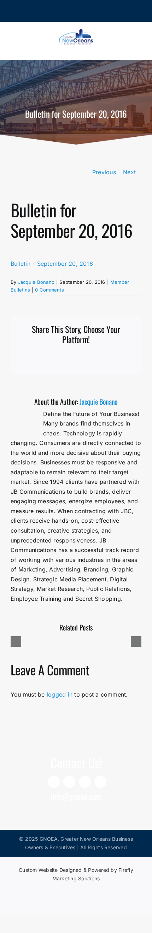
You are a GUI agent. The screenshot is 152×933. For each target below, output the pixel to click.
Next (129, 172)
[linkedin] (54, 782)
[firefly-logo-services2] (76, 890)
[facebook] (69, 782)
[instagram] (85, 782)
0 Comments (49, 290)
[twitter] (100, 782)
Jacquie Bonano (36, 282)
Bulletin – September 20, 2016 (52, 263)
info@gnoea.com (76, 796)
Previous (104, 172)
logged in (59, 694)
